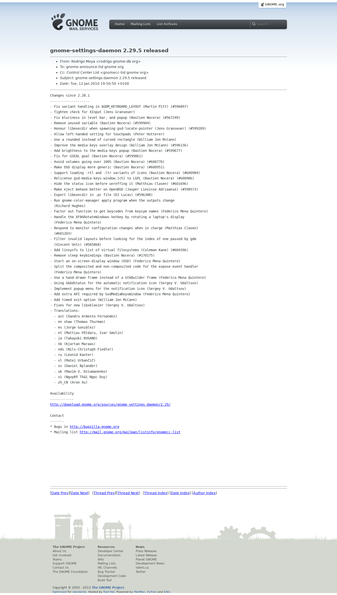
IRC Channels (107, 567)
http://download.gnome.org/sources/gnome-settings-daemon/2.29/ (110, 404)
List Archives (167, 24)
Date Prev (59, 493)
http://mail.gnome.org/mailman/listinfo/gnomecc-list (130, 432)
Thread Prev (104, 493)
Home (120, 24)
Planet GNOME (146, 559)
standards (79, 591)
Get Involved (62, 555)
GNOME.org (274, 4)
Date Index (180, 493)
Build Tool (105, 580)
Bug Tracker (106, 572)
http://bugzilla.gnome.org (94, 427)
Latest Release (146, 555)
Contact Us (61, 567)
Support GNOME (65, 563)
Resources (106, 547)
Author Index (204, 493)
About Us (59, 551)
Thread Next (128, 493)
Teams (57, 559)
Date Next (79, 493)
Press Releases (146, 551)
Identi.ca (142, 567)
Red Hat (108, 591)
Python (152, 591)
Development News (150, 563)
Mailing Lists (141, 24)
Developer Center (110, 551)
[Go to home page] (82, 31)
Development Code (112, 576)
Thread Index (155, 493)
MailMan (139, 591)
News (140, 547)
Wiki (101, 559)
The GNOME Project (69, 547)
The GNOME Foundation (70, 572)
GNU (167, 591)
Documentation (109, 555)
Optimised (60, 591)
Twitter (141, 572)
